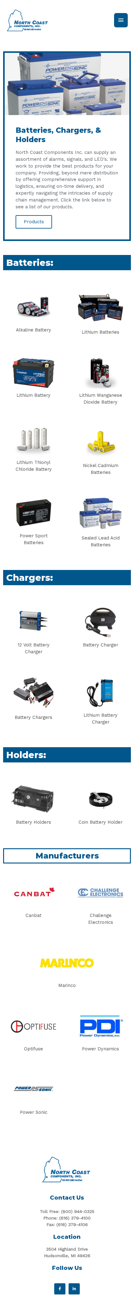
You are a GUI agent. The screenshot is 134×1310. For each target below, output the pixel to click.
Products (34, 222)
